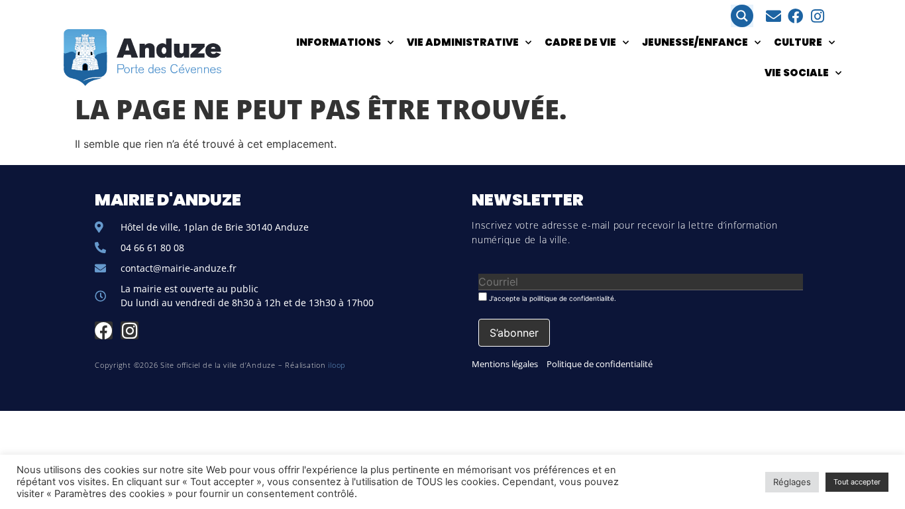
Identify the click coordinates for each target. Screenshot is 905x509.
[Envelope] (773, 16)
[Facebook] (795, 16)
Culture (798, 42)
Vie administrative (463, 42)
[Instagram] (817, 16)
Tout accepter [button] (856, 481)
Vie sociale (797, 73)
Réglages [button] (792, 482)
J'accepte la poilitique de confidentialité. (551, 298)
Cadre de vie (580, 42)
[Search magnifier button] (742, 16)
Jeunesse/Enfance (695, 42)
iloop (337, 365)
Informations (338, 42)
